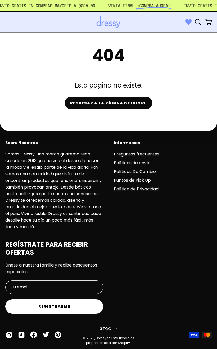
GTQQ (105, 328)
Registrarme (54, 306)
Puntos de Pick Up (132, 180)
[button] (197, 22)
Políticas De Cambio (135, 171)
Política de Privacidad (136, 189)
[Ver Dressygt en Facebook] (34, 335)
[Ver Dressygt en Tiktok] (21, 335)
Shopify (124, 343)
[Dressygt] (108, 22)
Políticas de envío (132, 163)
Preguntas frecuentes (136, 154)
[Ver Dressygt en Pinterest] (58, 335)
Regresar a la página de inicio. (108, 103)
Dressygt (103, 338)
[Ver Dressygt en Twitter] (46, 335)
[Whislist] (188, 22)
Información (127, 142)
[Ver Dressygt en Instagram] (9, 335)
